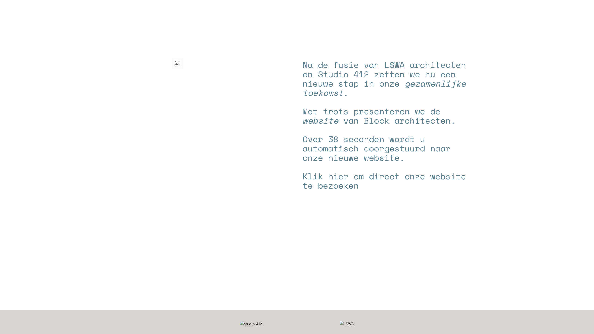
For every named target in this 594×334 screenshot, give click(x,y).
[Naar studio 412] (251, 324)
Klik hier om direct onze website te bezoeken (384, 181)
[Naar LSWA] (347, 324)
